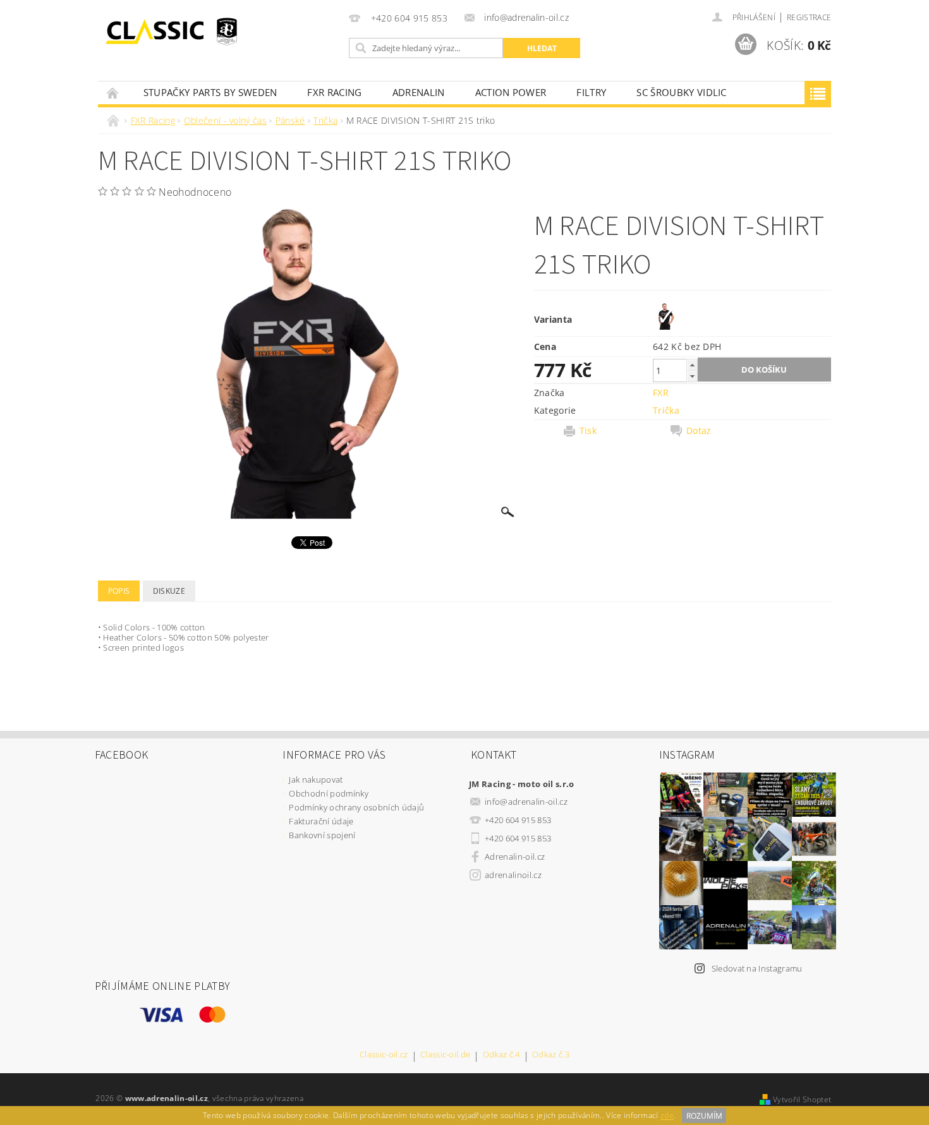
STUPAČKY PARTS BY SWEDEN (210, 92)
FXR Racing (334, 92)
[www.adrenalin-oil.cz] (158, 31)
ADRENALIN (418, 92)
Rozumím (704, 1115)
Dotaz (699, 430)
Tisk (588, 430)
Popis (119, 591)
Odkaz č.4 (501, 1055)
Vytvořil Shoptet (802, 1099)
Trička (666, 410)
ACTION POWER (511, 92)
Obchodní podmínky (328, 793)
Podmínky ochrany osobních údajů (356, 807)
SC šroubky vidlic (681, 92)
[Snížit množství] (692, 376)
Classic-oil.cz (384, 1055)
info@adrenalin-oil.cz (526, 801)
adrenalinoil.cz (513, 875)
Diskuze (169, 591)
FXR (661, 393)
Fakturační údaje (321, 821)
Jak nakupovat (316, 779)
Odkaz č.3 (550, 1055)
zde (667, 1115)
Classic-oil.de (445, 1055)
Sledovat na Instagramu (757, 968)
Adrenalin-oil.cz (515, 856)
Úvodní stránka (113, 92)
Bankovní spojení (322, 835)
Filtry (591, 92)
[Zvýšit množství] (692, 365)
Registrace (809, 17)
